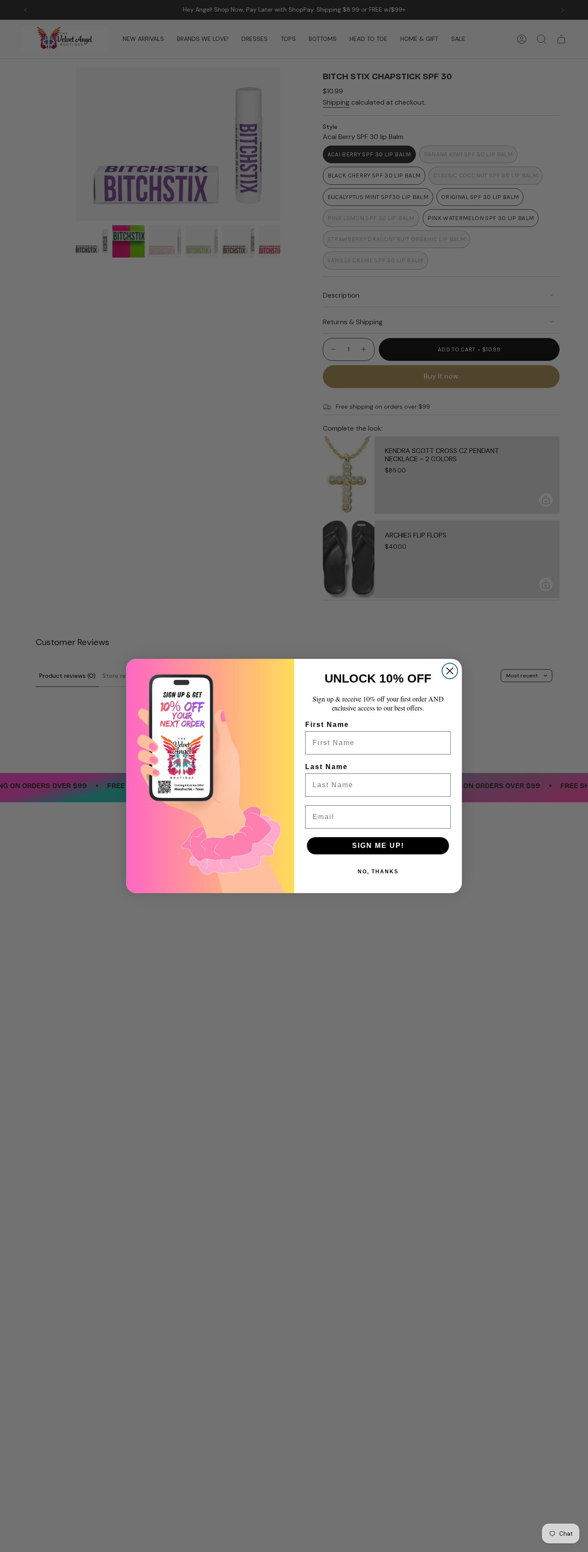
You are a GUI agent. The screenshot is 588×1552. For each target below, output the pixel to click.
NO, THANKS (378, 872)
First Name (327, 724)
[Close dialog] (450, 671)
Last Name (326, 766)
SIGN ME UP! (378, 845)
